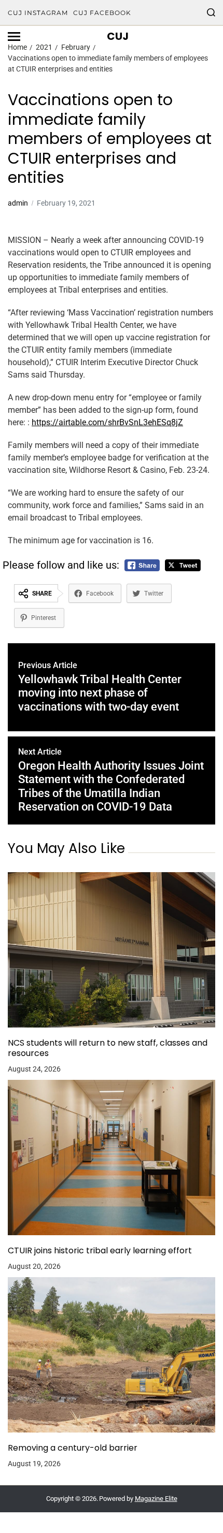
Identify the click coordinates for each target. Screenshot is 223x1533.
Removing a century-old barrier (72, 1448)
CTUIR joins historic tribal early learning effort (100, 1251)
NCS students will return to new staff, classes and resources (107, 1048)
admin (18, 203)
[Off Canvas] (14, 36)
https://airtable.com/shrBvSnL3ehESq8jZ (107, 422)
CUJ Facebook (102, 13)
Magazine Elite (156, 1498)
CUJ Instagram (38, 13)
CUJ (118, 36)
